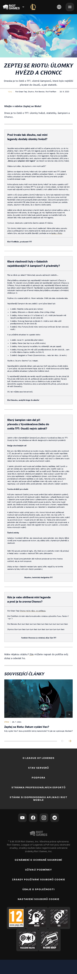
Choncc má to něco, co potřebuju (32, 611)
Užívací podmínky (38, 869)
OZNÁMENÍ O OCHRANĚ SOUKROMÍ (38, 859)
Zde (32, 654)
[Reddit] (54, 818)
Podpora (38, 777)
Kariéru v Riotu (56, 233)
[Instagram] (44, 818)
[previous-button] (63, 741)
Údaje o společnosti (38, 889)
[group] (38, 707)
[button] (10, 91)
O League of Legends (38, 758)
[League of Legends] (33, 7)
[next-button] (70, 741)
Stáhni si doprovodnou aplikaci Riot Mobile (38, 798)
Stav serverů (38, 767)
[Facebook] (33, 818)
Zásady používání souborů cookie (38, 879)
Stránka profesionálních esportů (38, 787)
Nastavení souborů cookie (38, 899)
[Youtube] (22, 818)
